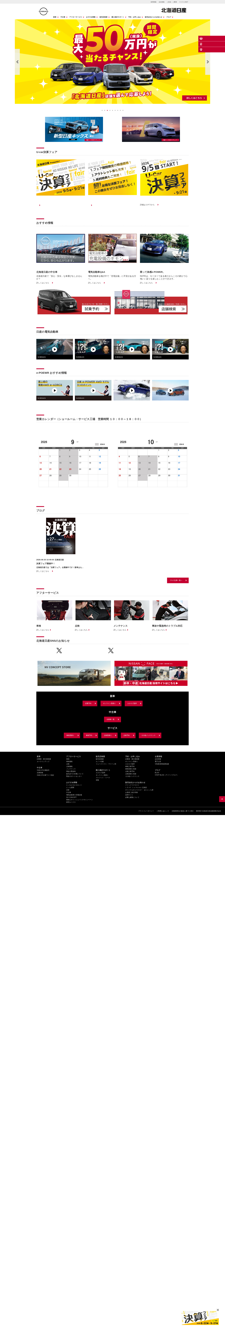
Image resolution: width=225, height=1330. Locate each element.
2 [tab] (104, 110)
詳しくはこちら (42, 283)
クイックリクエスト (132, 785)
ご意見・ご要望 (172, 2)
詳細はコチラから (147, 205)
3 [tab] (107, 110)
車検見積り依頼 (130, 769)
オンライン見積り (109, 703)
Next (207, 62)
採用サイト (129, 795)
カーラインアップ (43, 761)
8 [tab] (120, 110)
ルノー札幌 (100, 761)
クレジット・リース (103, 778)
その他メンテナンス (148, 735)
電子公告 (158, 761)
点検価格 (69, 766)
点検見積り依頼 (130, 774)
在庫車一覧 (110, 719)
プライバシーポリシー (146, 811)
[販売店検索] (222, 49)
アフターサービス (75, 17)
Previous (17, 62)
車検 (67, 759)
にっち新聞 (70, 787)
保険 (97, 780)
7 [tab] (117, 110)
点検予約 (126, 735)
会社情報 (161, 2)
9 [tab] (123, 110)
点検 (67, 764)
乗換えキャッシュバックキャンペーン (79, 800)
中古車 (63, 17)
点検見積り (108, 735)
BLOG (157, 773)
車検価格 (69, 761)
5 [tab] (112, 110)
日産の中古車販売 (43, 770)
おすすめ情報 (90, 17)
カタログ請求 (132, 703)
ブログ (168, 17)
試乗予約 (88, 703)
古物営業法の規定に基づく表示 (182, 811)
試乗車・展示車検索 (44, 759)
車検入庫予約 (130, 766)
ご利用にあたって (163, 811)
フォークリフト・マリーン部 (106, 764)
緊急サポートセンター (74, 776)
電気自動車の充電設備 (74, 795)
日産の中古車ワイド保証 (45, 775)
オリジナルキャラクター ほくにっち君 (139, 790)
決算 (67, 790)
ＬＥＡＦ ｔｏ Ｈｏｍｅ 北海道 (136, 787)
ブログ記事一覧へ (176, 580)
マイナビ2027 (183, 2)
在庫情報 (40, 773)
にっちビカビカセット (74, 785)
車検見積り (70, 735)
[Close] (217, 1310)
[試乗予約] (222, 38)
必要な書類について (132, 797)
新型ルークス (71, 802)
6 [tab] (115, 110)
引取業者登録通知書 (162, 764)
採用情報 (153, 2)
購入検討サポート (118, 17)
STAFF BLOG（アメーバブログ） (166, 775)
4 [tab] (110, 110)
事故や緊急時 (71, 771)
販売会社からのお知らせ (153, 17)
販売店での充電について (74, 774)
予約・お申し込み (134, 17)
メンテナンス (71, 769)
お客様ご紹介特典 (131, 792)
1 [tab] (102, 110)
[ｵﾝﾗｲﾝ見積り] (222, 44)
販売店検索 (103, 17)
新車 (54, 17)
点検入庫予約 (130, 771)
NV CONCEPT (71, 797)
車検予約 (89, 735)
